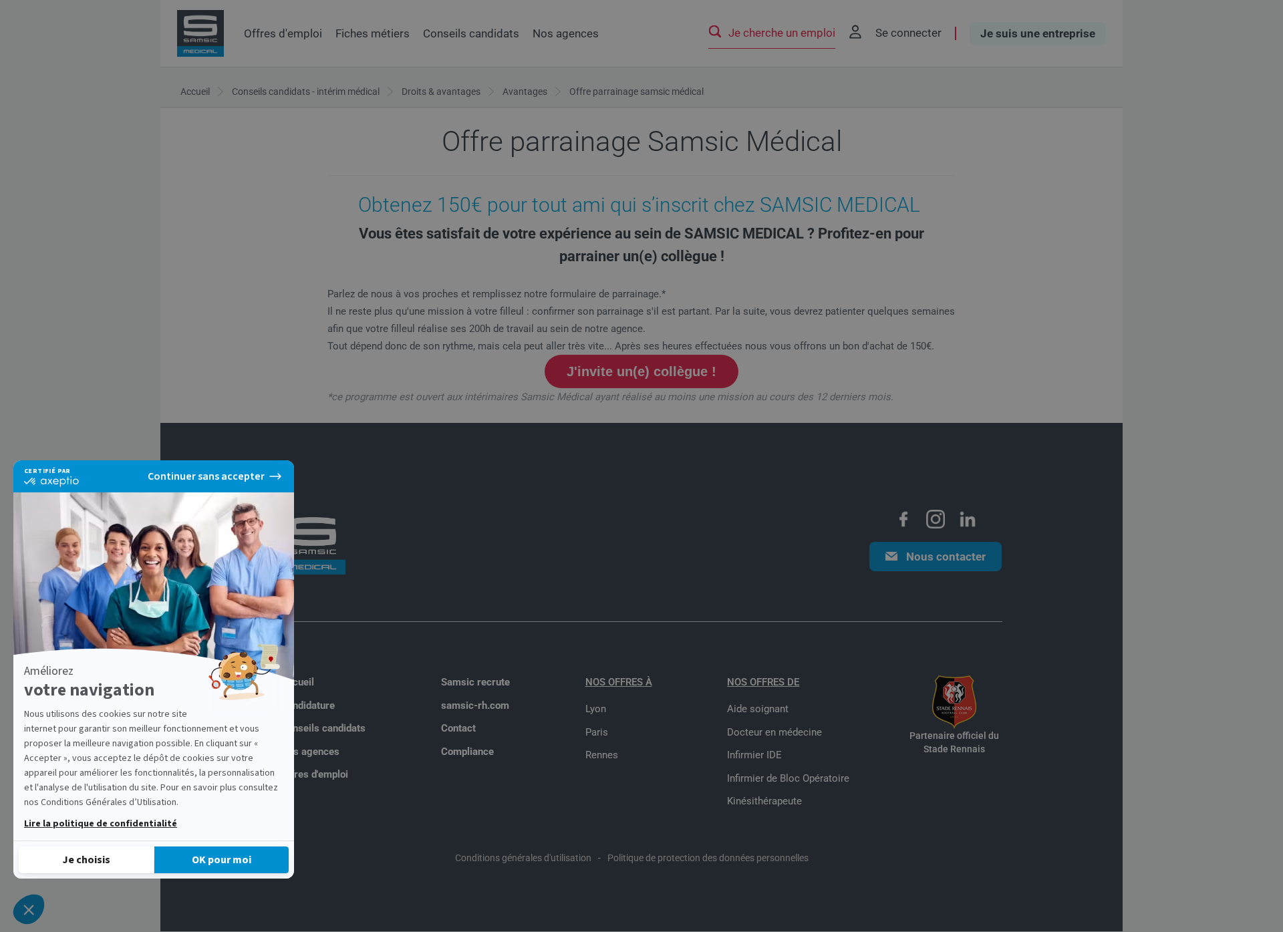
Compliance (467, 752)
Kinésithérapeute (764, 801)
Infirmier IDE (754, 755)
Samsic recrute (475, 682)
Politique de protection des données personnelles (708, 857)
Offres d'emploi (283, 33)
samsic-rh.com (475, 706)
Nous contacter (946, 556)
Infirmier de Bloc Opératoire (788, 778)
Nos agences (566, 33)
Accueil (297, 682)
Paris (596, 732)
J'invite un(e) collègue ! (641, 371)
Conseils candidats (471, 33)
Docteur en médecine (774, 732)
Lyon (595, 709)
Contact (458, 728)
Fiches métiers (372, 33)
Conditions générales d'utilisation (523, 857)
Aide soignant (758, 709)
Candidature (308, 706)
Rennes (601, 755)
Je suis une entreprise (1037, 33)
